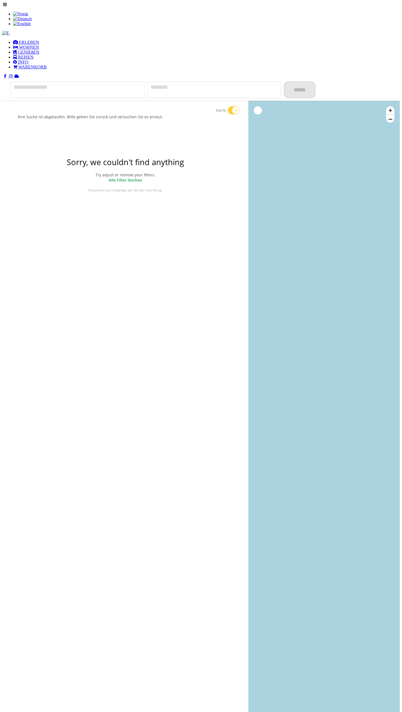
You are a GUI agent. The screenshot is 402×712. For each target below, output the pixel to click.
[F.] (6, 33)
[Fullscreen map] (258, 110)
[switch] (230, 110)
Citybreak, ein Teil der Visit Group (137, 190)
